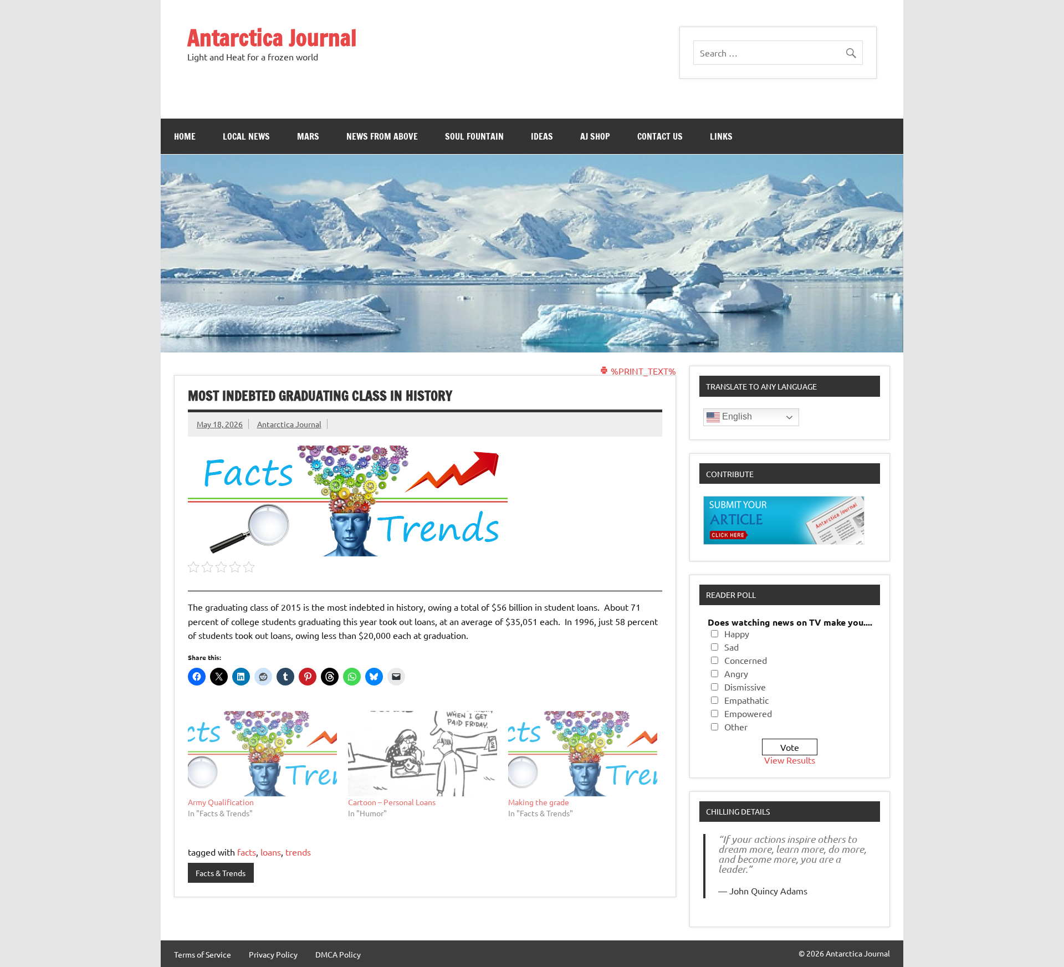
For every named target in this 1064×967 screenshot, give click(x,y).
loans (270, 851)
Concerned (745, 660)
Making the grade (538, 802)
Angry (736, 673)
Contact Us (660, 136)
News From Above (382, 136)
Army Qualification (221, 802)
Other (736, 726)
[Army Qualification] (262, 753)
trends (298, 851)
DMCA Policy (338, 954)
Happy (736, 633)
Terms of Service (202, 954)
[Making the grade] (582, 753)
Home (185, 136)
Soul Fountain (474, 136)
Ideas (542, 136)
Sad (731, 646)
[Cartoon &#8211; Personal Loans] (422, 753)
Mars (308, 136)
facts (246, 851)
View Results (789, 759)
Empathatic (746, 699)
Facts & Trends (220, 873)
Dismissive (745, 686)
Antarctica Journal (272, 37)
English (736, 416)
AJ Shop (595, 136)
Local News (246, 136)
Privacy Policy (273, 954)
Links (721, 136)
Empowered (748, 713)
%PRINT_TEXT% (642, 370)
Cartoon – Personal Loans (392, 802)
